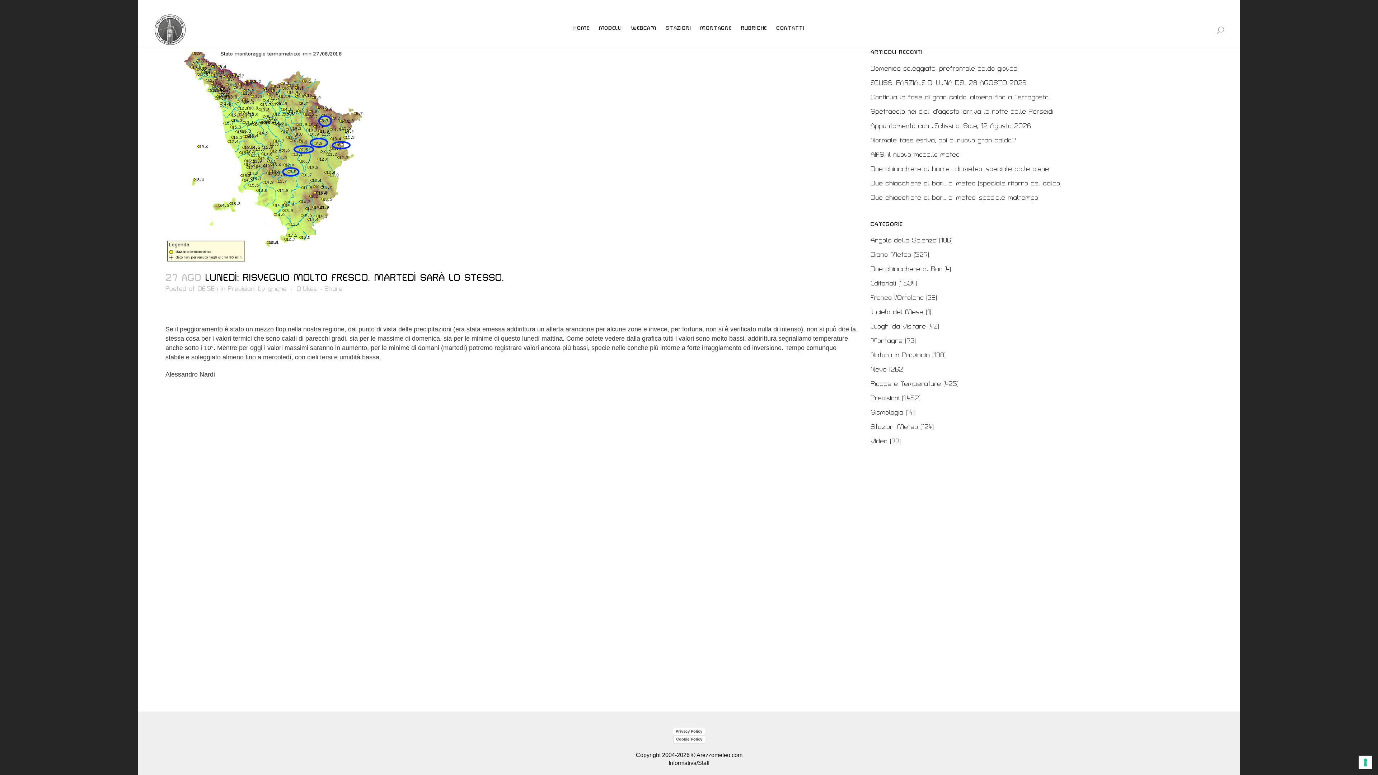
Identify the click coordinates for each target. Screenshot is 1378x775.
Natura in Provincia (900, 355)
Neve (879, 369)
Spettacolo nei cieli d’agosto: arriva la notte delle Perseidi (962, 111)
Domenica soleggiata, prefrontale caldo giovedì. (945, 68)
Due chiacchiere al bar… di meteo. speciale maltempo (954, 197)
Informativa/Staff (689, 763)
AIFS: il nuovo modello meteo (915, 154)
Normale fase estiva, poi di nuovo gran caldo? (943, 140)
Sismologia (887, 412)
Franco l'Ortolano (897, 297)
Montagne (887, 340)
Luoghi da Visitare (898, 326)
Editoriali (883, 283)
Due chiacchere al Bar (906, 269)
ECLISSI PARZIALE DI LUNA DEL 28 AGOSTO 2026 (948, 83)
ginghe (277, 288)
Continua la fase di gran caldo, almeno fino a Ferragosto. (960, 97)
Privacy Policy (689, 731)
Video (879, 441)
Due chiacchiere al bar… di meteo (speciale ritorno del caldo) (966, 183)
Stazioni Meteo (894, 427)
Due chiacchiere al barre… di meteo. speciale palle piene (960, 169)
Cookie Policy (689, 739)
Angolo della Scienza (904, 240)
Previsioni (242, 288)
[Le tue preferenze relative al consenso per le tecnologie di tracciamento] (1365, 762)
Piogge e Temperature (906, 384)
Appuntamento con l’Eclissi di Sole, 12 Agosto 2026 (951, 126)
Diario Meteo (891, 254)
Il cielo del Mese (897, 312)
